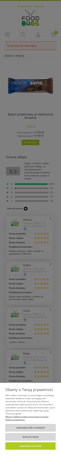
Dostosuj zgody (31, 437)
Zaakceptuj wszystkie (30, 446)
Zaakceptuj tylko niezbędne (30, 427)
